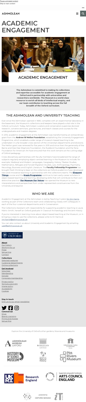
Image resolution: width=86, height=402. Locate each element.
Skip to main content (7, 3)
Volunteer (6, 271)
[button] (83, 8)
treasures (13, 260)
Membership (7, 273)
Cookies (5, 291)
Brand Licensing (9, 316)
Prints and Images (10, 319)
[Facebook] (11, 309)
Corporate (6, 278)
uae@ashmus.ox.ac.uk (12, 226)
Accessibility (7, 289)
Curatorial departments (12, 263)
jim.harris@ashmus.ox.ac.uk (14, 219)
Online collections (10, 265)
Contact (5, 255)
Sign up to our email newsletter (16, 302)
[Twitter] (5, 309)
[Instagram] (17, 309)
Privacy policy (8, 282)
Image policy (7, 286)
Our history (7, 245)
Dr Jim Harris (73, 199)
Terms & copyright (10, 284)
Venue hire (6, 252)
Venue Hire (6, 321)
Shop (4, 314)
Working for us (8, 248)
